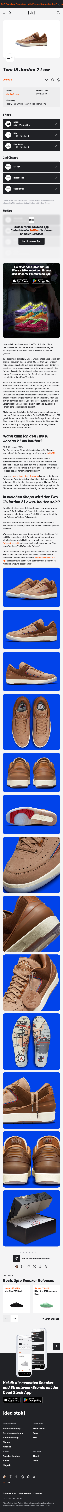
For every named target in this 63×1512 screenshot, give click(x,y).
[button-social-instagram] (22, 1266)
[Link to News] (10, 13)
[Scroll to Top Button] (56, 1346)
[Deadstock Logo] (31, 13)
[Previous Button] (6, 1318)
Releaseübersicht (11, 543)
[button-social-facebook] (28, 1266)
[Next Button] (14, 1318)
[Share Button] (46, 80)
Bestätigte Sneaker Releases (28, 1280)
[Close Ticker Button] (58, 4)
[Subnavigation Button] (4, 13)
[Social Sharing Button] (16, 1258)
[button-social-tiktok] (40, 1266)
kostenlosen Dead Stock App (26, 476)
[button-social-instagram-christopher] (17, 1266)
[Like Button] (58, 80)
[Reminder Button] (52, 80)
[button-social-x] (46, 1266)
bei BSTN (51, 453)
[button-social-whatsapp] (34, 1266)
